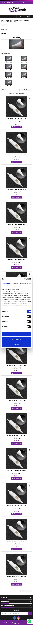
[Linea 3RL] (9, 58)
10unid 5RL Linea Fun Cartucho (16, 189)
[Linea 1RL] (9, 82)
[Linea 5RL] (24, 58)
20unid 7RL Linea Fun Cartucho (16, 400)
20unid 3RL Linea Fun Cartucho (16, 154)
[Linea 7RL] (9, 66)
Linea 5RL (24, 62)
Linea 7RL (9, 70)
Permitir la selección (16, 339)
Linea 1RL (9, 85)
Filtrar (26, 89)
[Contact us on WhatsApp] (29, 621)
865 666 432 (10, 2)
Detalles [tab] (15, 283)
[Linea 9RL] (24, 66)
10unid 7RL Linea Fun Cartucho (16, 224)
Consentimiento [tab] (6, 283)
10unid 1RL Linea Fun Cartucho (16, 541)
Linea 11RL (9, 78)
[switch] (29, 316)
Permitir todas (17, 334)
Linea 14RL (24, 78)
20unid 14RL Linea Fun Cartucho (16, 471)
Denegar (16, 344)
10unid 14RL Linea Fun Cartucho (16, 576)
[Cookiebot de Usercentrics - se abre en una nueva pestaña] (24, 279)
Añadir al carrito (16, 126)
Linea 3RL (9, 62)
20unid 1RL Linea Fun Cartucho (16, 506)
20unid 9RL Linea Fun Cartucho (16, 435)
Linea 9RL (24, 70)
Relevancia (10, 90)
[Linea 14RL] (24, 74)
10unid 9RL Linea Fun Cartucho (16, 259)
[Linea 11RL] (9, 74)
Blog (24, 2)
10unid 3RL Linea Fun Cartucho (16, 119)
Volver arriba (26, 591)
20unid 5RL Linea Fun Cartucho (16, 365)
